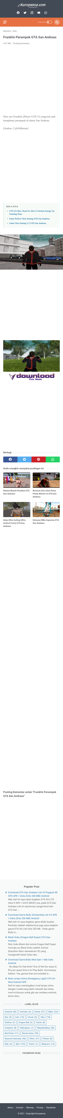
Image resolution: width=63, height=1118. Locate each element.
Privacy (40, 1107)
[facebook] (18, 12)
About (10, 1107)
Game (40, 1022)
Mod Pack (11, 1033)
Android (11, 1011)
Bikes (53, 1011)
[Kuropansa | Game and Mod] (31, 5)
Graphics (10, 1028)
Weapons (48, 1044)
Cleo (45, 1017)
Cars (19, 1017)
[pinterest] (39, 459)
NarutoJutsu (30, 1033)
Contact (19, 1107)
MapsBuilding (45, 1028)
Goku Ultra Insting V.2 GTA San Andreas (27, 223)
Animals (25, 1011)
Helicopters (27, 1028)
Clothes (10, 1022)
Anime (39, 1011)
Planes (47, 1038)
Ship (8, 1044)
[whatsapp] (45, 12)
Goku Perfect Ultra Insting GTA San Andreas (29, 219)
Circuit (32, 1017)
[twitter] (25, 12)
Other (34, 1038)
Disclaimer (51, 1107)
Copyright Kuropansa (35, 1113)
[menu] (5, 22)
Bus (8, 1017)
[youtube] (38, 12)
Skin (20, 1044)
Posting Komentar (21, 43)
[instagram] (31, 12)
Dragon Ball (26, 1022)
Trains (33, 1044)
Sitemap (30, 1107)
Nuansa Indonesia (15, 1038)
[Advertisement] (31, 80)
